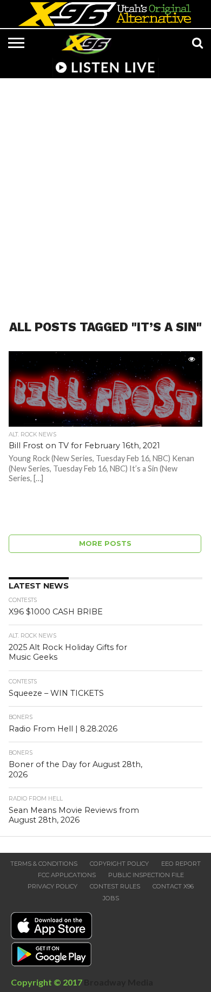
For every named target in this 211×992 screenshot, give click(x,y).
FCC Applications (67, 875)
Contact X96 (173, 886)
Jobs (111, 898)
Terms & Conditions (43, 863)
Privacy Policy (52, 886)
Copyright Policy (119, 863)
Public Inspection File (146, 875)
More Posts (105, 543)
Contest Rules (115, 886)
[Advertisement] (105, 192)
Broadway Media (118, 982)
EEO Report (181, 863)
